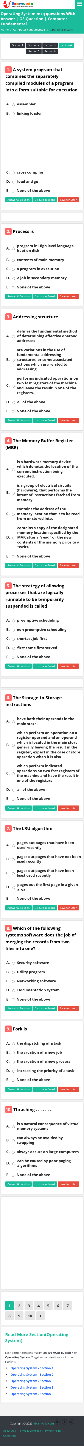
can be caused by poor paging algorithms (44, 1163)
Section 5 (33, 51)
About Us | (9, 1430)
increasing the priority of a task (45, 1070)
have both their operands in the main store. (45, 721)
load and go (27, 181)
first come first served (37, 647)
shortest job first (32, 638)
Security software (33, 962)
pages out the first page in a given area (47, 887)
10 (30, 1315)
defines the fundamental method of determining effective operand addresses (47, 336)
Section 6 (50, 51)
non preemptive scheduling (42, 629)
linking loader (29, 113)
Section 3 (50, 45)
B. (8, 113)
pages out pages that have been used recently (45, 845)
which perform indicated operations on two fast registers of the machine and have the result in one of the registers (48, 773)
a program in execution (38, 268)
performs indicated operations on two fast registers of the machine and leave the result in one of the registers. (47, 385)
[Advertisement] (42, 143)
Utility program (31, 972)
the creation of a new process (43, 1061)
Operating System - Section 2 (32, 1374)
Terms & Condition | (31, 1430)
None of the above (33, 190)
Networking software (36, 981)
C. (8, 172)
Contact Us (9, 1436)
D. (8, 181)
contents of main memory (40, 259)
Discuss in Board (45, 200)
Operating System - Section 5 (32, 1387)
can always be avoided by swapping (40, 1140)
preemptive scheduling (38, 620)
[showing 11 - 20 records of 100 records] (40, 1315)
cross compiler (30, 172)
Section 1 (17, 45)
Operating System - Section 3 (32, 1381)
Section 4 (66, 45)
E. (7, 190)
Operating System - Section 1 (32, 1368)
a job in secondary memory (42, 278)
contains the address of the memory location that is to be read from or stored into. (48, 514)
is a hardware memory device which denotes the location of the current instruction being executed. (47, 469)
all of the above (31, 402)
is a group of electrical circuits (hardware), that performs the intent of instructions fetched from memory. (48, 492)
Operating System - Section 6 (32, 1394)
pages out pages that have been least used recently (45, 873)
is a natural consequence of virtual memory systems (48, 1126)
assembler (26, 104)
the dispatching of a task (39, 1043)
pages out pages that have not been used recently (49, 859)
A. (8, 104)
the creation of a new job (39, 1052)
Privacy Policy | (54, 1430)
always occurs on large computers (48, 1151)
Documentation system (38, 990)
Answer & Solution (19, 200)
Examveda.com (43, 1423)
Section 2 (33, 45)
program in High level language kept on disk (45, 248)
